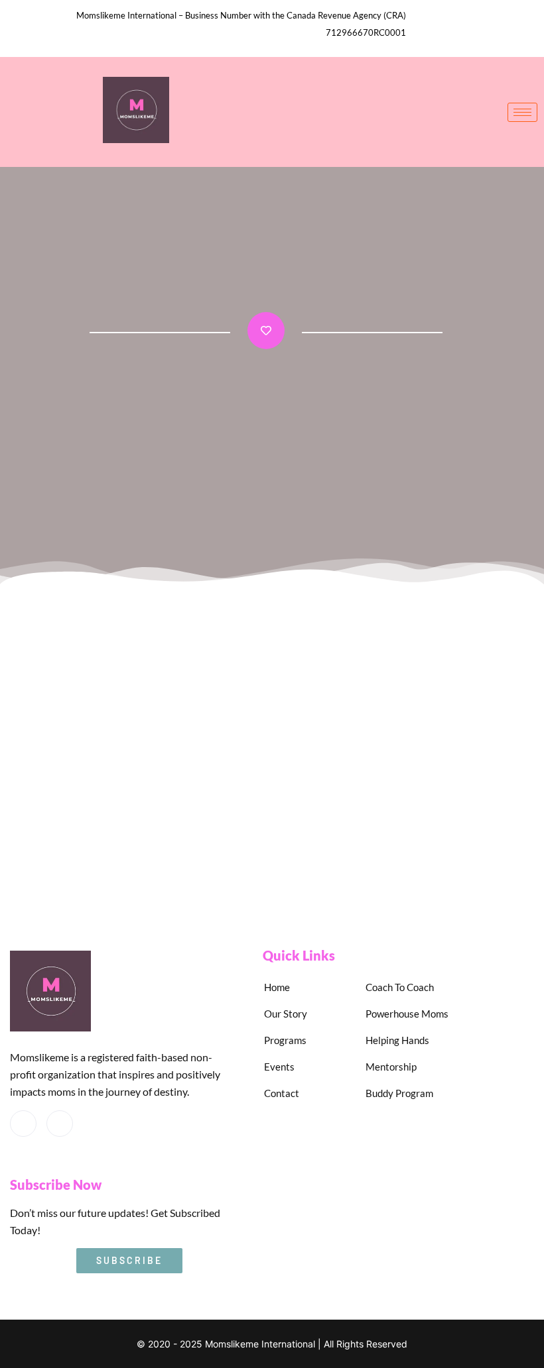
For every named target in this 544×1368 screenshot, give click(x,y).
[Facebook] (23, 1123)
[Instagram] (59, 1123)
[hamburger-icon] (522, 112)
